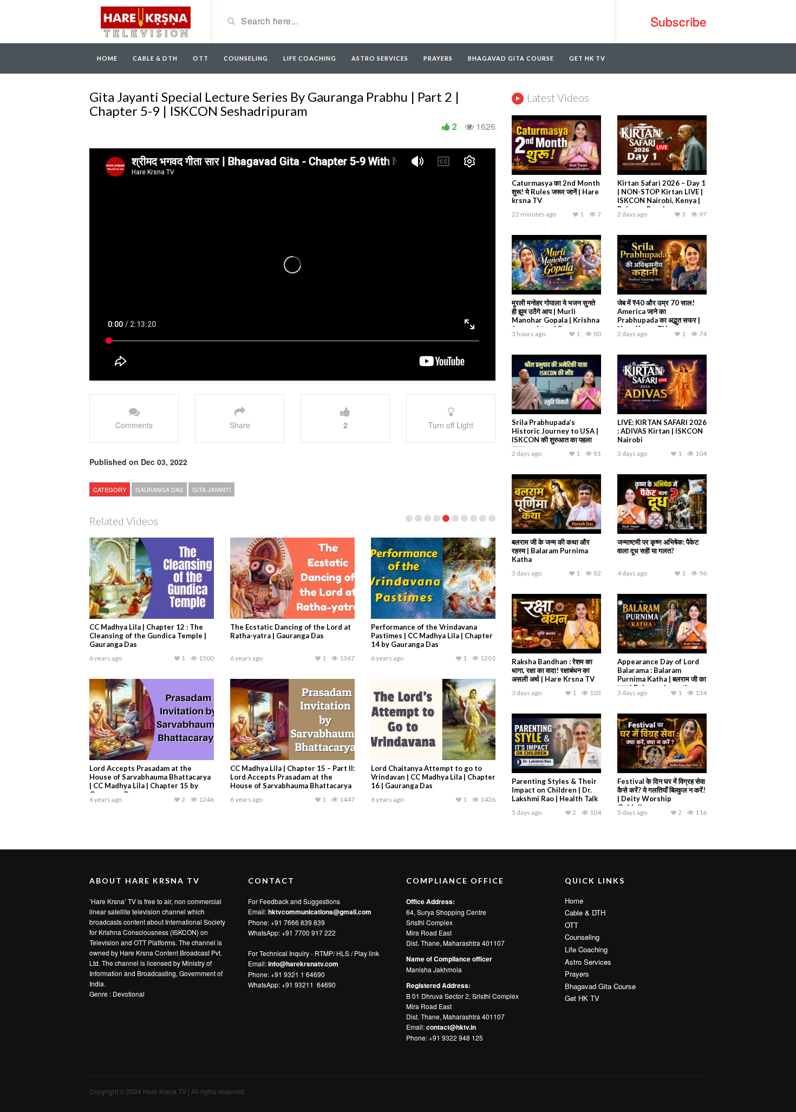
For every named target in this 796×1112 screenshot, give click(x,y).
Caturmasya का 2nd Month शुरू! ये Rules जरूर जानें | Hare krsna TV (556, 192)
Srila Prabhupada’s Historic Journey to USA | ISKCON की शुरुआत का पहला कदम (555, 435)
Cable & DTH (155, 58)
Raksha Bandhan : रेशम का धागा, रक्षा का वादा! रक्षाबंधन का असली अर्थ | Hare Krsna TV (553, 670)
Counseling (246, 58)
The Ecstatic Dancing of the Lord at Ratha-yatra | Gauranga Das (290, 631)
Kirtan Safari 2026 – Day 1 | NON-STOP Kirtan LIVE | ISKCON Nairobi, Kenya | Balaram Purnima (661, 196)
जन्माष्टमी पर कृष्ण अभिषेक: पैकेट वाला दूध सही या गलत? (658, 546)
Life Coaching (309, 58)
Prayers (438, 58)
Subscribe (678, 21)
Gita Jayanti (211, 489)
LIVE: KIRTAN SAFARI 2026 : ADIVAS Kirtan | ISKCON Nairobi (662, 431)
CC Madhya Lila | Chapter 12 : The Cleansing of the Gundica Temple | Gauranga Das (147, 636)
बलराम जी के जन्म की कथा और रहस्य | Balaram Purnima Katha (551, 551)
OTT (200, 58)
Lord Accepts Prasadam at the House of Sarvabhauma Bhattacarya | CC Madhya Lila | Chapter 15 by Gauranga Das (150, 781)
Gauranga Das (159, 489)
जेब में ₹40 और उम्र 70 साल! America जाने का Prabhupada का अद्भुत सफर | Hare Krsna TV (658, 315)
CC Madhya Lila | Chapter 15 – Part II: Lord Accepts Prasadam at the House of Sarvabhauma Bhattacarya (292, 777)
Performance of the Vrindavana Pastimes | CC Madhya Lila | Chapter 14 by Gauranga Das (432, 636)
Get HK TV (587, 58)
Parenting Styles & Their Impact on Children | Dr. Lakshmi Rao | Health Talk (555, 790)
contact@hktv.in (451, 1027)
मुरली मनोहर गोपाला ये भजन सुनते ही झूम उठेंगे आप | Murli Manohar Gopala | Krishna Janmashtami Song (555, 315)
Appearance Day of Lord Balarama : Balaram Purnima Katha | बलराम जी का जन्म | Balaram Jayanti (661, 674)
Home (107, 58)
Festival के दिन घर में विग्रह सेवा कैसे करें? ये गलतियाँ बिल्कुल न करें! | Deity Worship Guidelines (661, 794)
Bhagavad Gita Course (511, 58)
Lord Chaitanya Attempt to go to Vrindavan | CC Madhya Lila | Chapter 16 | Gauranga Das (433, 777)
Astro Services (379, 58)
